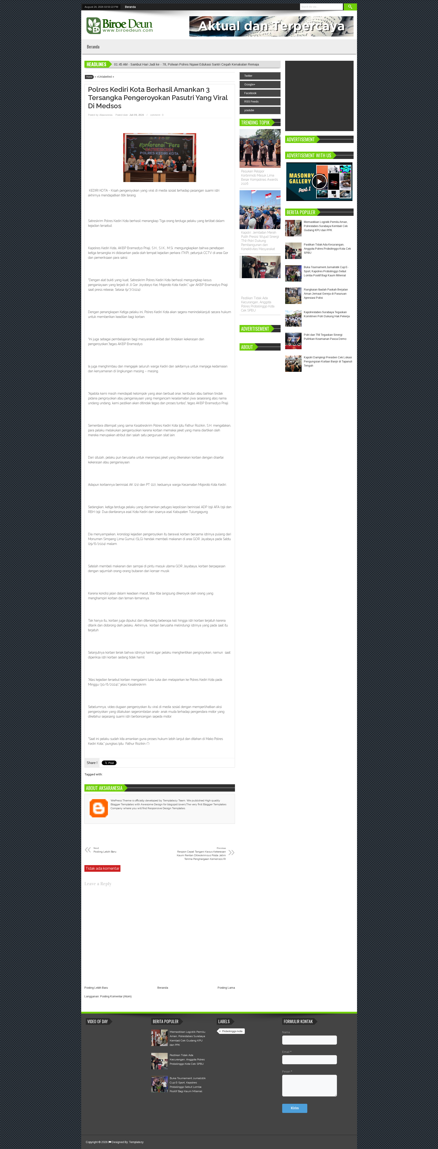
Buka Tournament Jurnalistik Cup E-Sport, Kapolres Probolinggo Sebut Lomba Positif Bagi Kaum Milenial (326, 271)
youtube (249, 110)
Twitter (248, 75)
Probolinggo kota (232, 1031)
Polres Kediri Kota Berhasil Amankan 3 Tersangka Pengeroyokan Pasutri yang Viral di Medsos (157, 97)
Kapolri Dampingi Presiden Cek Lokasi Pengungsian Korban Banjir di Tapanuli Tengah (328, 361)
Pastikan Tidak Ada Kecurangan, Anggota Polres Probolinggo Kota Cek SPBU (327, 248)
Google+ (249, 84)
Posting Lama (226, 987)
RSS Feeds (251, 101)
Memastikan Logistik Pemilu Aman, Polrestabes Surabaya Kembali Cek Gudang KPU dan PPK (326, 226)
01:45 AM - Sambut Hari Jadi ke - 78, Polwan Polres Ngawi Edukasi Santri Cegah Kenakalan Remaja (186, 64)
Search (350, 7)
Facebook (250, 93)
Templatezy (136, 1142)
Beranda (130, 6)
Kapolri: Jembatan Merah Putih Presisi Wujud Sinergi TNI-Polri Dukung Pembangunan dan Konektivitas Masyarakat (260, 241)
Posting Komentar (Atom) (116, 996)
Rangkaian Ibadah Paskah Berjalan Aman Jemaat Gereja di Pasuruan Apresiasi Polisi (326, 293)
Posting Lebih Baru (96, 987)
